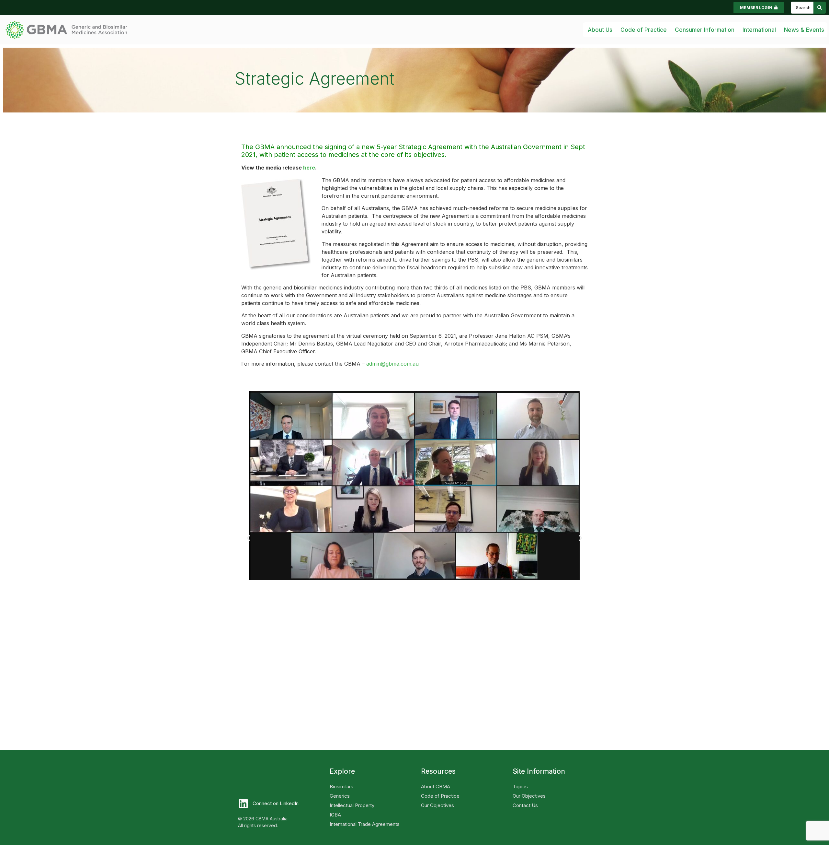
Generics (340, 796)
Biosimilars (341, 786)
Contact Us (525, 805)
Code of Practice (440, 796)
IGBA (335, 815)
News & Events (804, 30)
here (309, 167)
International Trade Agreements (365, 824)
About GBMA (435, 786)
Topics (520, 786)
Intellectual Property (352, 805)
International (759, 30)
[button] (248, 538)
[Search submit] (819, 8)
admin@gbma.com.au (392, 363)
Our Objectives (437, 805)
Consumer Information (704, 30)
